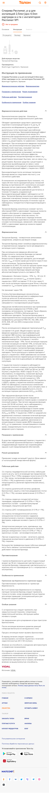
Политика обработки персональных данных (18, 744)
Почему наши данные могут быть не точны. (23, 687)
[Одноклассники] (3, 779)
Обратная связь (30, 703)
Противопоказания (25, 97)
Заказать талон (8, 718)
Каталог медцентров (10, 728)
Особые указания (29, 102)
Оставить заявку (31, 708)
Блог (26, 728)
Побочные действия (9, 97)
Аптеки (4, 703)
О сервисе (28, 698)
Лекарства (6, 708)
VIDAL (13, 670)
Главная (5, 698)
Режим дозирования (29, 92)
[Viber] (27, 779)
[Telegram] (33, 779)
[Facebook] (9, 779)
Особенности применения (11, 102)
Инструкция (17, 29)
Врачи (26, 718)
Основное (5, 29)
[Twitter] (21, 779)
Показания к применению (11, 92)
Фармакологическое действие (13, 86)
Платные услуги (8, 723)
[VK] (15, 779)
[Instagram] (39, 779)
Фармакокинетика (32, 86)
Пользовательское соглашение (13, 739)
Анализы (28, 723)
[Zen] (3, 784)
